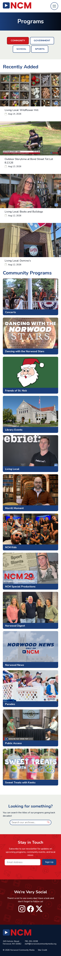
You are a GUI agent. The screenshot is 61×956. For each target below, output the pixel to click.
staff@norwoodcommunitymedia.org (40, 943)
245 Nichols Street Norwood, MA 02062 (12, 942)
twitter (39, 908)
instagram (21, 908)
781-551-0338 (31, 941)
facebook (30, 908)
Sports (40, 49)
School (21, 49)
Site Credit (42, 950)
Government (42, 40)
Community (18, 40)
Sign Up (49, 862)
